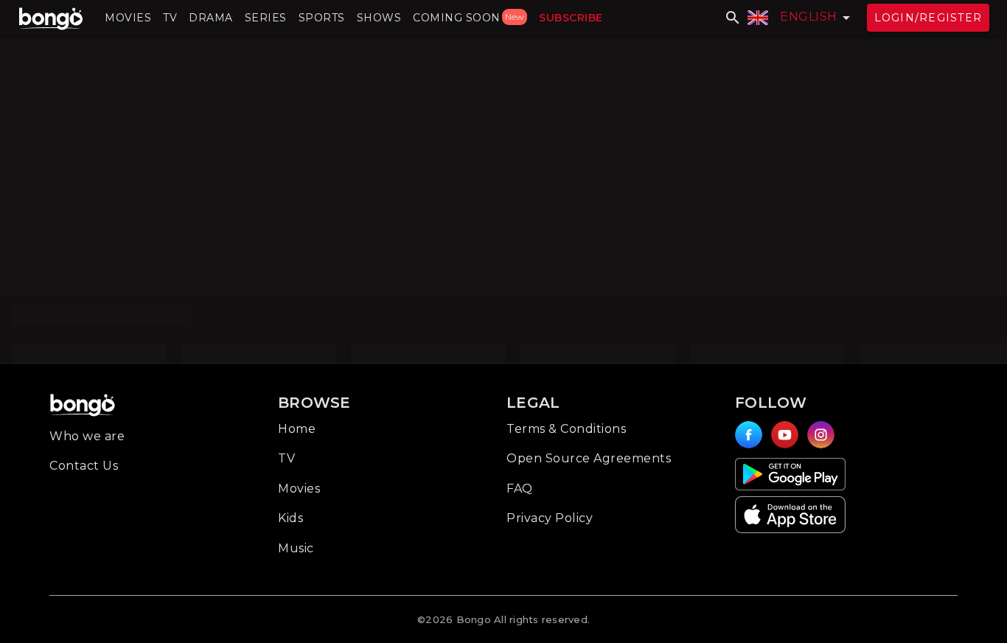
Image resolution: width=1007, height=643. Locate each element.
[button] (128, 18)
